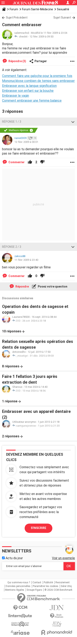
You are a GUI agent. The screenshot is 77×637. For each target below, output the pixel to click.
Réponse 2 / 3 (11, 246)
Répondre (22, 286)
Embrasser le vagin (15, 96)
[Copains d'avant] (20, 624)
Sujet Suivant (62, 17)
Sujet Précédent (17, 17)
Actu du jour (14, 558)
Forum (14, 9)
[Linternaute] (20, 616)
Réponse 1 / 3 (11, 121)
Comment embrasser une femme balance (32, 100)
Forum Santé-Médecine (37, 9)
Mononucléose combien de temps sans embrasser (38, 81)
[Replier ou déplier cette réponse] (73, 121)
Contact (36, 582)
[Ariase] (20, 632)
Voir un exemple (63, 558)
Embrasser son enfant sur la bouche (28, 91)
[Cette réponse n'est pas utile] (42, 162)
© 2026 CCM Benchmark (58, 589)
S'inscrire (38, 528)
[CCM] (20, 607)
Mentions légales (14, 589)
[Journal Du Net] (57, 607)
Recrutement (62, 582)
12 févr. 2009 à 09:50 (41, 36)
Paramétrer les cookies (45, 586)
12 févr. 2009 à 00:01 (26, 141)
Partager (40, 61)
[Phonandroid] (57, 632)
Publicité (48, 582)
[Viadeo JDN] (57, 624)
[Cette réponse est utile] (30, 162)
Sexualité (63, 9)
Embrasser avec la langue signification (29, 86)
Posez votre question (52, 286)
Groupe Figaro (34, 589)
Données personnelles (18, 586)
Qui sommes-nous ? (18, 582)
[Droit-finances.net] (57, 615)
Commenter (16, 162)
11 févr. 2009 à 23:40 (26, 259)
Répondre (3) (17, 61)
